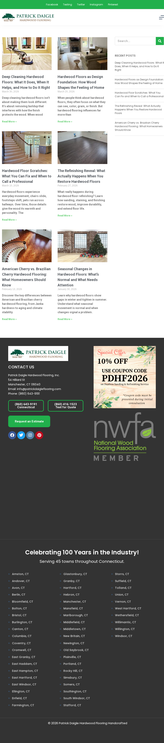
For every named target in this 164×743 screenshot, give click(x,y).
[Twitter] (21, 435)
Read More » (9, 121)
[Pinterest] (39, 435)
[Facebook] (12, 435)
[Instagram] (30, 435)
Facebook (52, 4)
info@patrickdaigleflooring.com (39, 389)
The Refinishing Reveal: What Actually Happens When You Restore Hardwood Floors (81, 176)
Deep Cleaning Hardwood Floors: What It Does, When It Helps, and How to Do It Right (26, 82)
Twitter (81, 4)
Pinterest (113, 4)
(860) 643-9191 (29, 394)
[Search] (160, 41)
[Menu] (161, 17)
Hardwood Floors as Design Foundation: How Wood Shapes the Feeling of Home (81, 82)
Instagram (96, 4)
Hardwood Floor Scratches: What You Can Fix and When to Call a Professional (26, 176)
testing (67, 4)
